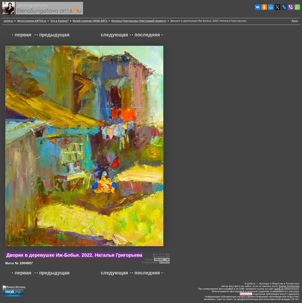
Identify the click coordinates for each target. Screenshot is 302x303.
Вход (295, 20)
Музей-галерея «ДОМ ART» (90, 20)
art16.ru (8, 20)
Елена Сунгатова (289, 286)
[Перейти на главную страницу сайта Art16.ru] (9, 13)
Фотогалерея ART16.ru (31, 20)
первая (23, 34)
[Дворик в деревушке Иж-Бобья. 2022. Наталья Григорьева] (84, 248)
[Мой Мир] (271, 7)
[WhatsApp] (297, 7)
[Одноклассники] (264, 7)
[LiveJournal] (284, 7)
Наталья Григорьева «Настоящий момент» (138, 20)
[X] (277, 7)
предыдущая (54, 34)
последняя (147, 34)
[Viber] (291, 7)
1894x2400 (164, 262)
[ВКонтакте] (257, 7)
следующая (114, 34)
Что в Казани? (59, 20)
